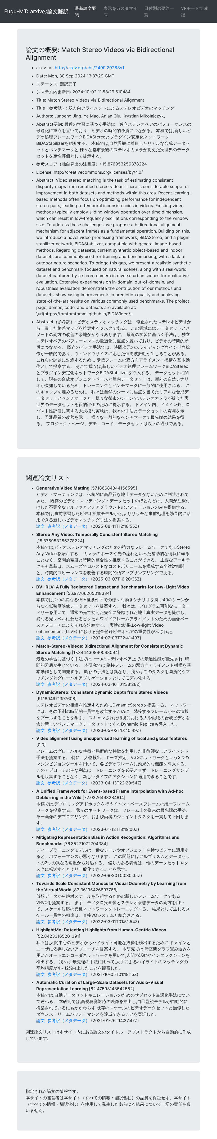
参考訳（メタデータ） (68, 526)
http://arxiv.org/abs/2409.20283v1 (89, 67)
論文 (40, 526)
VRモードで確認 (194, 11)
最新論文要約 (85, 11)
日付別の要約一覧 (159, 11)
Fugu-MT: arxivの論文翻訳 (36, 11)
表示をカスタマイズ (120, 11)
